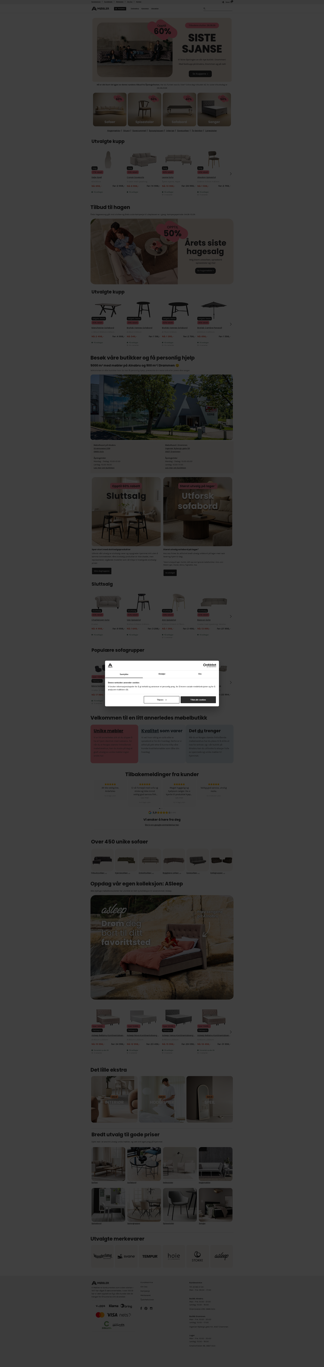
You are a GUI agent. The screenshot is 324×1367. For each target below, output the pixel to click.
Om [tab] (199, 674)
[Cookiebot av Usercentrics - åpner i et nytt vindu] (205, 665)
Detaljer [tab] (162, 674)
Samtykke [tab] (124, 674)
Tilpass (160, 700)
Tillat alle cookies (198, 700)
